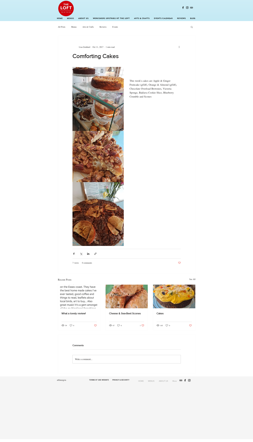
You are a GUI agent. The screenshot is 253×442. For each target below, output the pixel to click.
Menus (74, 26)
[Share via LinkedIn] (88, 253)
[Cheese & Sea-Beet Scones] (127, 296)
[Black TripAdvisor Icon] (191, 7)
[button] (191, 27)
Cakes (160, 313)
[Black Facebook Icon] (183, 7)
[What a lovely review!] (79, 296)
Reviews (103, 26)
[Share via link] (95, 253)
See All (192, 279)
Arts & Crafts (88, 26)
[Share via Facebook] (73, 253)
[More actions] (179, 47)
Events (115, 26)
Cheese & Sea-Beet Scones (125, 313)
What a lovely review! (73, 313)
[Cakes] (174, 296)
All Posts (61, 26)
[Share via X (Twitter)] (81, 253)
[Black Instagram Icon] (187, 7)
